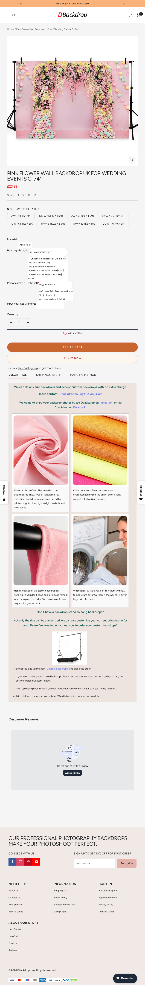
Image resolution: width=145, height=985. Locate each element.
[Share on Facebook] (18, 195)
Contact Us (14, 897)
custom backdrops (57, 668)
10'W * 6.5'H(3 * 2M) (21, 223)
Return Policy (60, 897)
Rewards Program (107, 890)
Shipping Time (61, 890)
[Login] (130, 15)
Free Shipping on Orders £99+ (72, 3)
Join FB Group (15, 911)
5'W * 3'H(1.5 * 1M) (20, 216)
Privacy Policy (105, 904)
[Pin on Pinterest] (23, 195)
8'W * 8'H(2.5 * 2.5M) (53, 223)
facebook (79, 407)
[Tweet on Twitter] (28, 195)
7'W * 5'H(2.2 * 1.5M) (82, 216)
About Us (13, 890)
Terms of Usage (106, 911)
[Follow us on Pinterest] (28, 862)
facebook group (28, 368)
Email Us (12, 943)
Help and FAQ (15, 904)
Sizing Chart (60, 911)
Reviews (12, 950)
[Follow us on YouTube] (36, 862)
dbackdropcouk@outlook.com (81, 394)
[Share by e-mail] (35, 195)
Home (10, 29)
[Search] (13, 15)
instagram (106, 402)
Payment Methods (107, 897)
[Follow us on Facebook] (12, 862)
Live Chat (13, 936)
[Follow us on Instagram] (20, 862)
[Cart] (138, 15)
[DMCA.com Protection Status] (73, 980)
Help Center (14, 929)
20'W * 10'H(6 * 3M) (114, 223)
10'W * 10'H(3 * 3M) (84, 223)
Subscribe (126, 863)
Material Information (64, 904)
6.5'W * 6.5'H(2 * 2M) (113, 216)
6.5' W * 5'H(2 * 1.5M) (51, 216)
